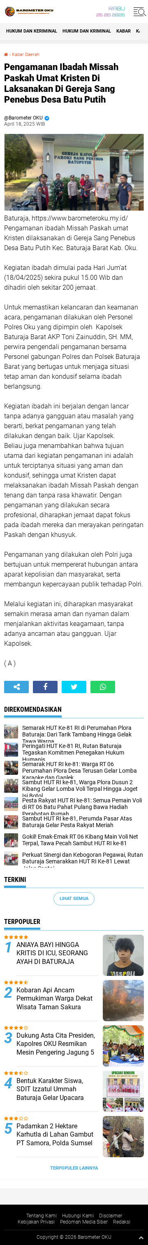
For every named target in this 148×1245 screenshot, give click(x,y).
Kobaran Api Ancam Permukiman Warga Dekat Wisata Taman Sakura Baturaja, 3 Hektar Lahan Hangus (54, 1007)
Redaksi (121, 1222)
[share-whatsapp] (102, 687)
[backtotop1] (141, 1237)
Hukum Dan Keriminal (31, 31)
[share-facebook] (45, 687)
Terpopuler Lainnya (74, 1168)
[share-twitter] (74, 687)
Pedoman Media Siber (84, 1222)
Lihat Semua (74, 898)
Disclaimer (110, 1216)
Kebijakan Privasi (36, 1222)
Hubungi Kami (78, 1216)
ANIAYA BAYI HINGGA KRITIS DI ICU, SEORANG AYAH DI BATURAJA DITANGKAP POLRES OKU (54, 957)
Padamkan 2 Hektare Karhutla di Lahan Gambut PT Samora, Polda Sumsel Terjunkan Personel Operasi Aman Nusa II (56, 1143)
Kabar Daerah (25, 54)
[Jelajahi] (138, 11)
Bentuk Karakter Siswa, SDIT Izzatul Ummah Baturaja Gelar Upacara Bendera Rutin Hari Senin (52, 1093)
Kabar (123, 31)
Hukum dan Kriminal (86, 31)
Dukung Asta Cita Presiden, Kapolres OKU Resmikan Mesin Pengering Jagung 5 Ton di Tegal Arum (55, 1048)
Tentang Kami (41, 1216)
